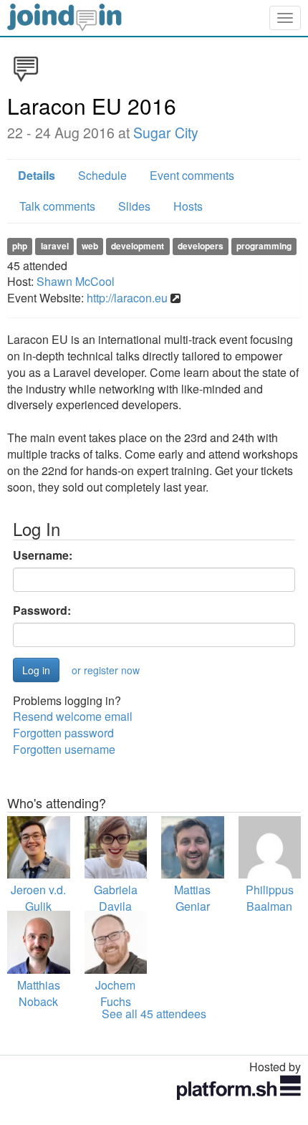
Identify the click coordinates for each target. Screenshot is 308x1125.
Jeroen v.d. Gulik (38, 897)
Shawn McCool (76, 281)
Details (36, 175)
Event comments (192, 175)
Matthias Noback (38, 993)
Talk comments (57, 206)
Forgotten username (64, 749)
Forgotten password (63, 732)
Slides (134, 206)
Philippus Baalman (270, 897)
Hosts (188, 206)
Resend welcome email (73, 716)
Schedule (102, 175)
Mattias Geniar (192, 897)
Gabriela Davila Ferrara (116, 906)
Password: (42, 610)
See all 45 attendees (154, 1013)
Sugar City (165, 133)
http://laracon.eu (127, 297)
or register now (106, 670)
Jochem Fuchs (115, 993)
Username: (42, 555)
